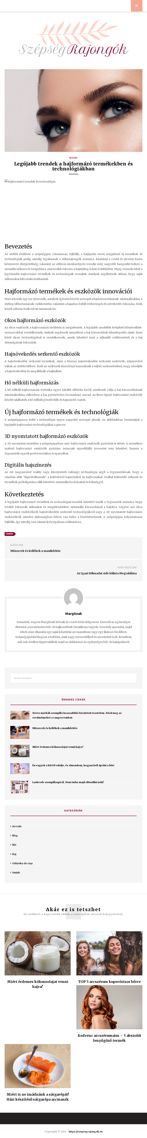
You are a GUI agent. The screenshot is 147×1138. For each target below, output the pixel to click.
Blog (15, 835)
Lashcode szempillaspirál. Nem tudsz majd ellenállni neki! (68, 782)
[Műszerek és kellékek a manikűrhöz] (19, 732)
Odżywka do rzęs (22, 863)
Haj (14, 854)
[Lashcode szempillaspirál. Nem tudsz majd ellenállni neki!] (19, 787)
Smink (16, 872)
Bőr (14, 844)
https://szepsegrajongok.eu (86, 1131)
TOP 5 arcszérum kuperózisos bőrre (109, 981)
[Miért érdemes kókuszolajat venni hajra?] (19, 751)
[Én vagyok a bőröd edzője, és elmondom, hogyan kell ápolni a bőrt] (19, 768)
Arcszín (73, 157)
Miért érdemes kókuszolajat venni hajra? (57, 747)
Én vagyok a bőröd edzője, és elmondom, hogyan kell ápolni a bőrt (73, 765)
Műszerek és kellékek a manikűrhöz (54, 728)
